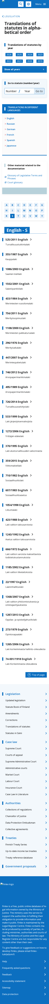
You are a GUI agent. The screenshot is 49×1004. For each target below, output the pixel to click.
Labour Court (12, 781)
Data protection (10, 994)
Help (4, 961)
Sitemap (6, 987)
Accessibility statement (13, 981)
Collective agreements (16, 829)
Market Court (12, 774)
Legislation (12, 16)
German (11, 129)
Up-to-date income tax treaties (21, 851)
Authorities (13, 803)
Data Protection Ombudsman (20, 822)
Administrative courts (16, 768)
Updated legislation (15, 700)
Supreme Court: (13, 748)
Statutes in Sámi (13, 733)
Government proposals (20, 866)
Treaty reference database (19, 857)
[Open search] (21, 4)
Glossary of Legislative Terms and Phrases (24, 177)
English (10, 118)
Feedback (7, 974)
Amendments (12, 713)
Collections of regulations (18, 809)
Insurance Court (13, 787)
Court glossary (15, 182)
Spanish (11, 140)
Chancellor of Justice (15, 816)
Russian (11, 123)
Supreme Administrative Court (20, 761)
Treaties (10, 838)
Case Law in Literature (16, 794)
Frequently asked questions (16, 967)
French (10, 134)
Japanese (11, 145)
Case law (11, 742)
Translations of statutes (17, 726)
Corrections (11, 720)
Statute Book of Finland (17, 706)
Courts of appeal (14, 754)
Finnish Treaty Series (16, 844)
